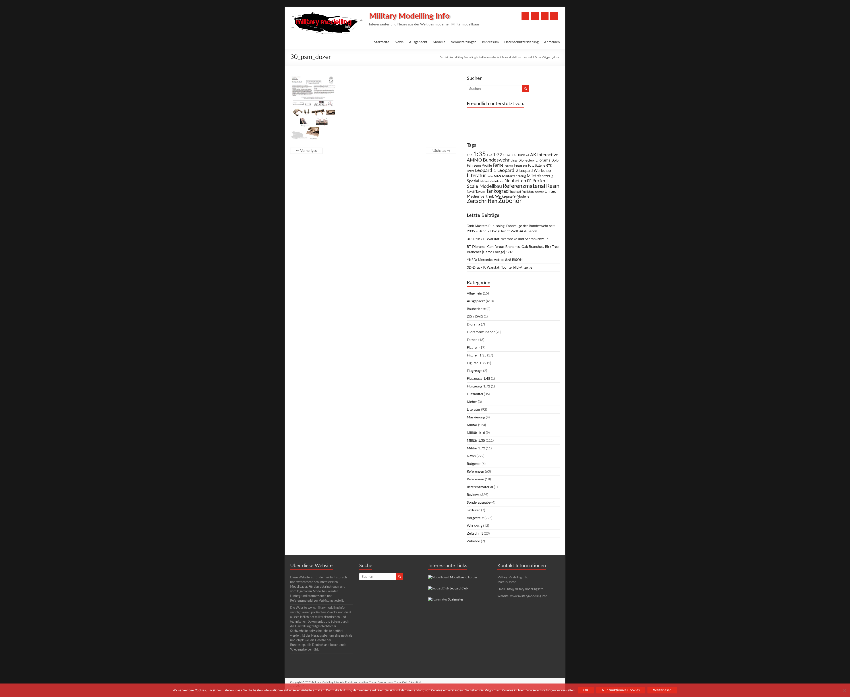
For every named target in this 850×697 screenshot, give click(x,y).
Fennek (508, 166)
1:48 (489, 155)
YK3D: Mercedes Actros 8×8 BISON (495, 260)
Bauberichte (476, 309)
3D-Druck (518, 155)
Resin (553, 186)
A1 (527, 155)
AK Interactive (544, 155)
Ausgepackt (418, 42)
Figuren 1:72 (476, 363)
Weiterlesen (662, 690)
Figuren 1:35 (476, 355)
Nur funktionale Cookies (621, 690)
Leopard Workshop (535, 171)
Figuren (520, 166)
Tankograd (497, 191)
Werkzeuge (503, 196)
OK (586, 690)
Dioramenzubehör (481, 332)
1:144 (506, 155)
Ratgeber (474, 464)
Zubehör (510, 201)
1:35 (479, 154)
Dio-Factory (526, 160)
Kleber (472, 402)
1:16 (469, 155)
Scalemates (455, 599)
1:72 (497, 155)
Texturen (473, 510)
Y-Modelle (521, 196)
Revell (471, 192)
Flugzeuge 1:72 (478, 386)
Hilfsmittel (475, 394)
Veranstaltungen (463, 42)
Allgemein (474, 293)
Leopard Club (459, 588)
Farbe (498, 165)
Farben (472, 340)
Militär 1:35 (476, 440)
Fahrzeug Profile (479, 165)
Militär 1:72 (476, 448)
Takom (480, 191)
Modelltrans (497, 181)
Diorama (543, 160)
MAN (497, 176)
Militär (472, 425)
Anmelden (552, 42)
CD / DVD (475, 316)
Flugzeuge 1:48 (478, 378)
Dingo (514, 161)
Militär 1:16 (476, 433)
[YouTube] (535, 16)
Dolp (554, 160)
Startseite (381, 42)
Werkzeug (474, 526)
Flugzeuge (474, 371)
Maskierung (476, 417)
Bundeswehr (496, 160)
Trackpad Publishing (522, 192)
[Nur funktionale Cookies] (844, 690)
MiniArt (484, 181)
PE (529, 181)
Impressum (490, 42)
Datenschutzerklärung (521, 42)
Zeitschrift (475, 533)
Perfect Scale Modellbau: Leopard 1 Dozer (517, 57)
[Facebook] (525, 16)
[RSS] (554, 16)
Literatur (476, 175)
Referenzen (475, 471)
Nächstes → (441, 150)
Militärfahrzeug (514, 176)
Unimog (539, 192)
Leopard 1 (485, 170)
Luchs (490, 176)
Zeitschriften (482, 201)
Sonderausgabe (479, 502)
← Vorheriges (306, 150)
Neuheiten (515, 181)
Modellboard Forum (463, 577)
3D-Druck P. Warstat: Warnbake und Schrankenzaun (508, 239)
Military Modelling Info (409, 16)
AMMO (474, 160)
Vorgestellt (475, 518)
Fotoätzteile (536, 165)
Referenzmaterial (524, 186)
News (399, 42)
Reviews (487, 57)
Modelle (439, 42)
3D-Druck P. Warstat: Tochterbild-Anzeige (499, 267)
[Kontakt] (545, 16)
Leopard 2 (507, 170)
